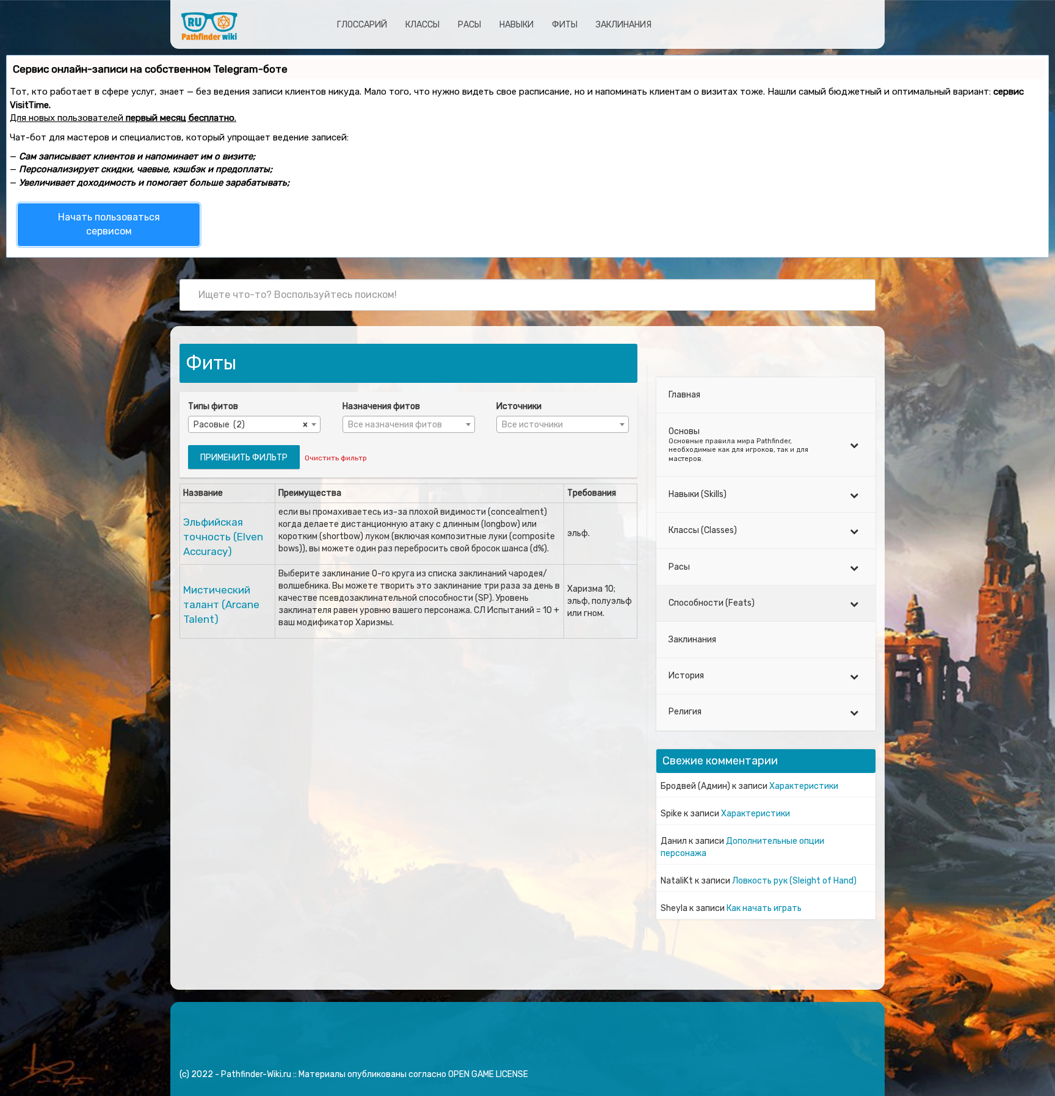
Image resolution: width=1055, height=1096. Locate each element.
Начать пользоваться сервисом (109, 224)
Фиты (565, 25)
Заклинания (623, 25)
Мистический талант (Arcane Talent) (221, 605)
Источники (519, 406)
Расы (469, 25)
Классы (422, 25)
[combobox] (254, 424)
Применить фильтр (244, 457)
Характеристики (803, 786)
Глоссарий (362, 25)
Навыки (516, 25)
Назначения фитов (381, 406)
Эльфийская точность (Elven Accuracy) (223, 537)
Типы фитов (213, 406)
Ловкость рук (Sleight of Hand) (794, 881)
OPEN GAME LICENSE (488, 1074)
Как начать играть (764, 908)
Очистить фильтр (336, 458)
